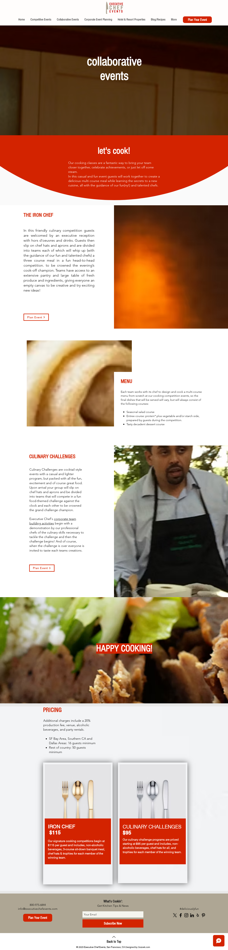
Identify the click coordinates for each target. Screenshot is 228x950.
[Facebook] (180, 915)
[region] (78, 823)
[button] (36, 317)
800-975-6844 (38, 905)
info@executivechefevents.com (38, 908)
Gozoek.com (144, 947)
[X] (175, 915)
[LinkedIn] (192, 915)
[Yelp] (197, 915)
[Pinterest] (203, 915)
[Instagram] (186, 915)
